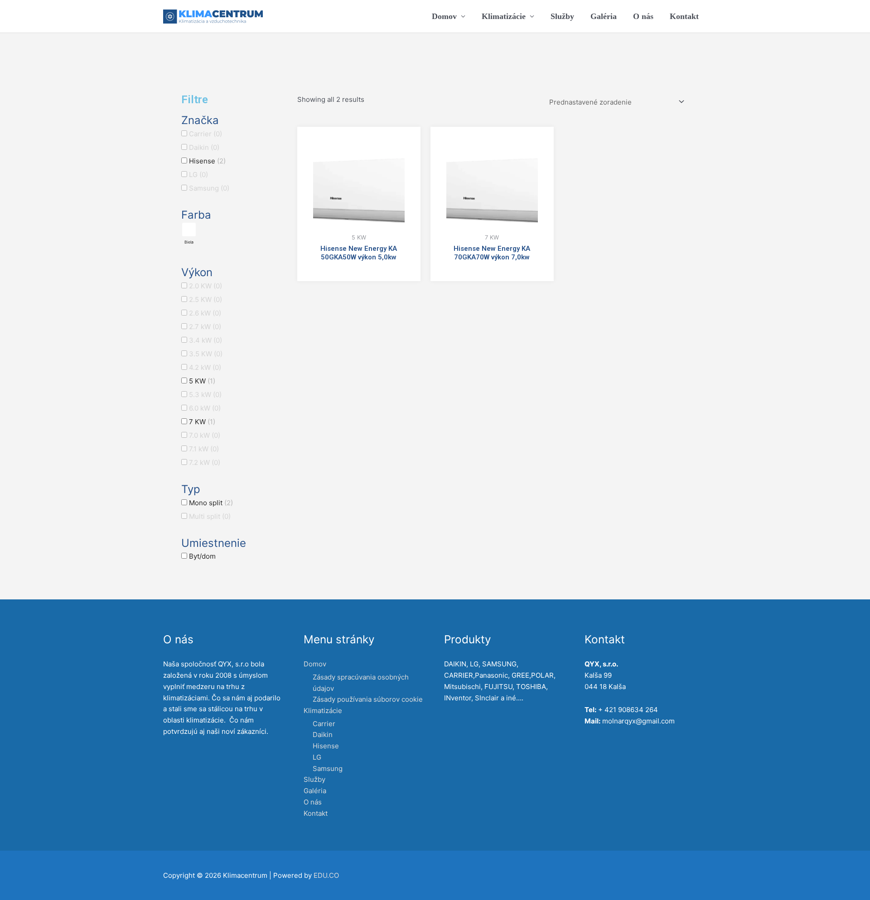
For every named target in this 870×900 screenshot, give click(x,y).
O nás (643, 16)
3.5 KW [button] (205, 353)
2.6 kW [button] (205, 313)
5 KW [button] (202, 381)
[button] (189, 233)
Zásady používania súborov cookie (368, 699)
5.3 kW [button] (205, 394)
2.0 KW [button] (205, 286)
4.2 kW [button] (205, 367)
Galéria (603, 16)
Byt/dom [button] (202, 556)
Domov (444, 16)
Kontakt (684, 16)
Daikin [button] (204, 147)
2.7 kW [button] (205, 326)
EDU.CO (326, 875)
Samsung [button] (209, 188)
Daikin (323, 734)
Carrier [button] (205, 133)
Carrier (324, 723)
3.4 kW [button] (205, 340)
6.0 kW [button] (205, 408)
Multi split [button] (210, 516)
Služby (562, 16)
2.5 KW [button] (205, 299)
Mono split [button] (211, 502)
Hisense (326, 746)
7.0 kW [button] (204, 435)
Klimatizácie (504, 16)
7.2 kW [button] (204, 462)
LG (317, 757)
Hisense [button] (207, 161)
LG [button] (198, 174)
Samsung (328, 768)
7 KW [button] (202, 421)
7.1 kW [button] (204, 449)
